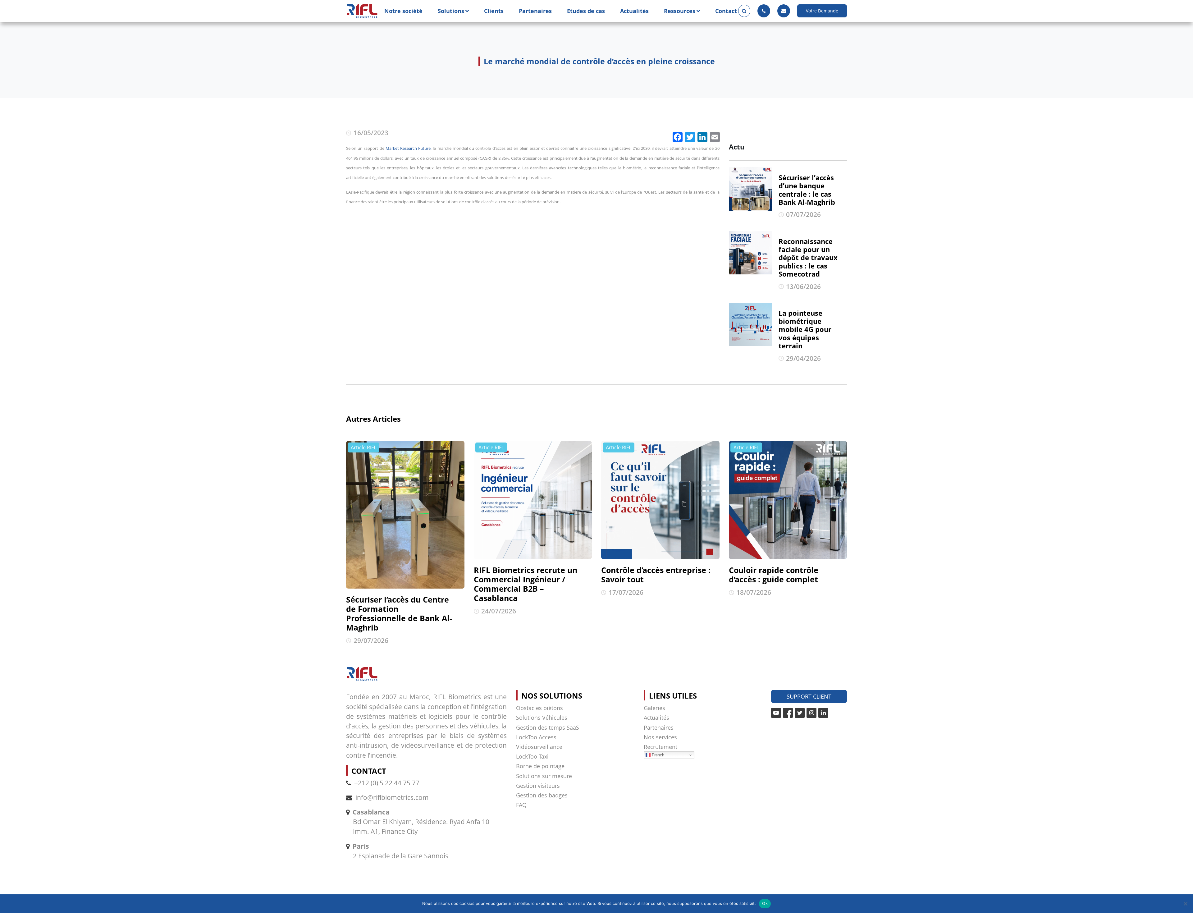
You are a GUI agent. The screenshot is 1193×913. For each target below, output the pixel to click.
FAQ (521, 805)
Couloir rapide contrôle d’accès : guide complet (773, 575)
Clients (494, 11)
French (657, 755)
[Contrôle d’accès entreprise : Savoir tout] (660, 500)
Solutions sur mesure (544, 776)
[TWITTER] (800, 713)
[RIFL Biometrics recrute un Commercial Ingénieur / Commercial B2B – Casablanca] (533, 500)
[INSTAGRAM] (811, 713)
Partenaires (535, 11)
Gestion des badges (542, 795)
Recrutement (660, 746)
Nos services (660, 737)
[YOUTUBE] (776, 713)
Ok (765, 903)
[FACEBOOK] (788, 713)
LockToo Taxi (532, 756)
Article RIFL (363, 447)
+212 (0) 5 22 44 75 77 (386, 782)
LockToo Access (536, 737)
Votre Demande (822, 11)
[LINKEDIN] (823, 713)
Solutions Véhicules (541, 717)
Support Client (809, 696)
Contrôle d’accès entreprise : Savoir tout (656, 575)
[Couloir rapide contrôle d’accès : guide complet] (788, 500)
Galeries (654, 708)
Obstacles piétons (539, 708)
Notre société (403, 11)
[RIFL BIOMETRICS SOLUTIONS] (362, 10)
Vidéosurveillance (539, 746)
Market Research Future (408, 148)
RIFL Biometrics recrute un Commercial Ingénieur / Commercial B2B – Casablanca (525, 584)
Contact (726, 11)
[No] (1185, 904)
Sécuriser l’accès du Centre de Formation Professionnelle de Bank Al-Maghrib (399, 613)
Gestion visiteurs (538, 785)
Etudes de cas (586, 11)
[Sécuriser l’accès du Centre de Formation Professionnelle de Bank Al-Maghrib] (405, 515)
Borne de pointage (540, 766)
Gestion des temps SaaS (547, 727)
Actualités (634, 11)
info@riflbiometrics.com (392, 797)
